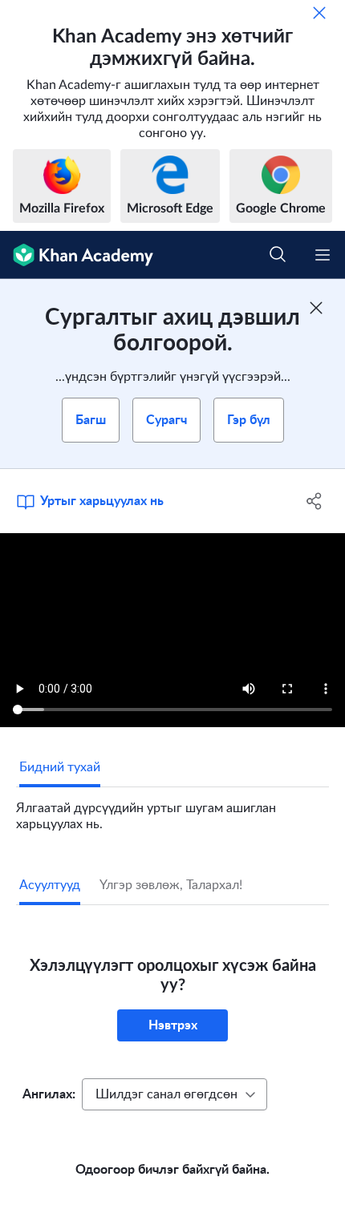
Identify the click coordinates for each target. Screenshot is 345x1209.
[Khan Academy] (76, 255)
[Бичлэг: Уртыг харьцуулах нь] (172, 630)
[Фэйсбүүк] (315, 501)
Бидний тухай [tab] (59, 767)
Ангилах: (48, 1094)
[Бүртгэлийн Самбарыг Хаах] (316, 308)
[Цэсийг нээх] (322, 255)
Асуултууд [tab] (49, 885)
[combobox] (174, 1094)
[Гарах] (319, 13)
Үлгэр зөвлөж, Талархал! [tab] (170, 885)
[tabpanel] (172, 809)
